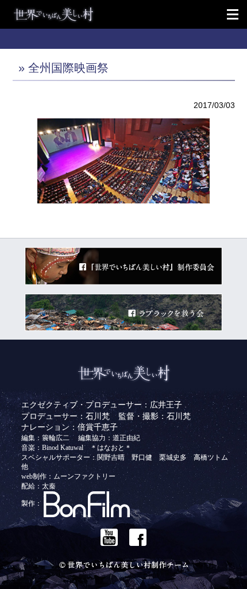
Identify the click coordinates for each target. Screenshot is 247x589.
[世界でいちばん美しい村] (129, 14)
